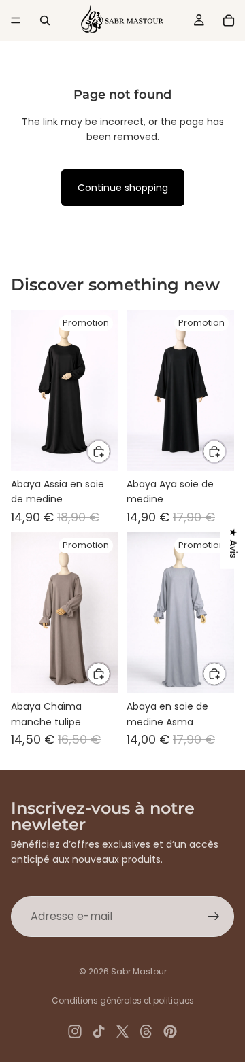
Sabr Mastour (139, 971)
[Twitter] (122, 1031)
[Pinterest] (170, 1031)
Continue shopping (123, 187)
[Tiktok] (99, 1031)
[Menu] (15, 20)
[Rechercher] (45, 20)
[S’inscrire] (213, 916)
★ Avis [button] (233, 543)
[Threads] (146, 1031)
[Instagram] (75, 1031)
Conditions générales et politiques (123, 1000)
